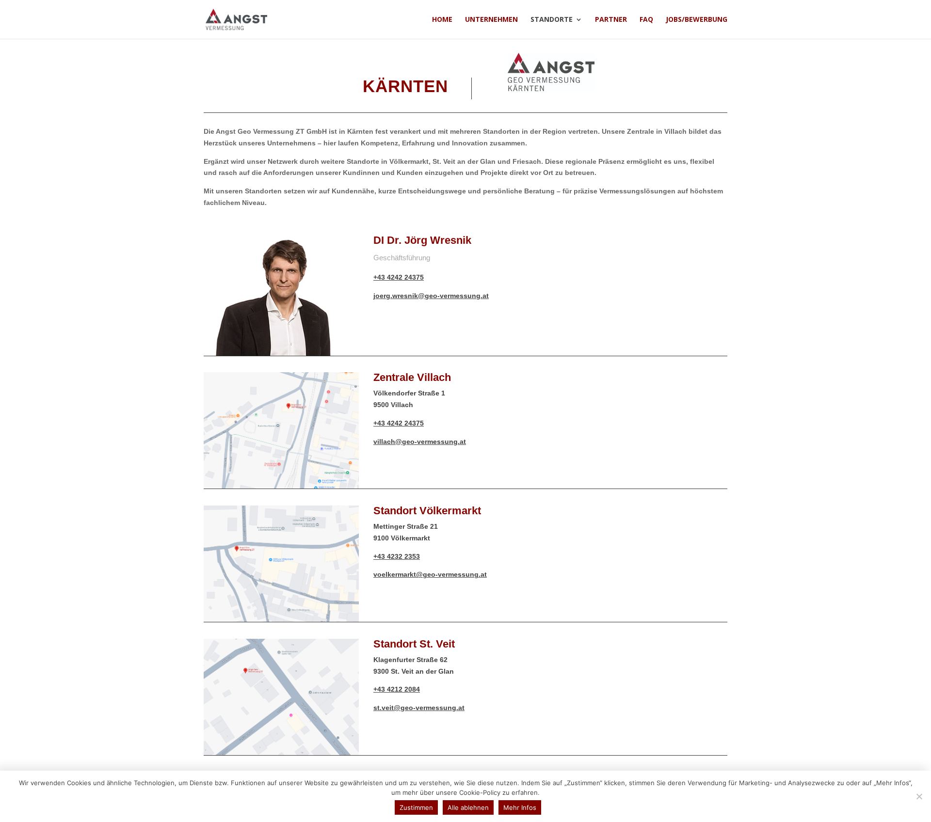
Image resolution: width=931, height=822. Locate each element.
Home (442, 20)
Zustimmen (416, 807)
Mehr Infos (519, 807)
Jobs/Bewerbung (696, 20)
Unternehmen (491, 20)
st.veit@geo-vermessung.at (419, 707)
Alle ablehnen (468, 807)
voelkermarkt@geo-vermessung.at (430, 574)
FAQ (646, 20)
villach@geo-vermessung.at (419, 441)
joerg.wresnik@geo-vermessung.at (431, 296)
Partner (611, 20)
